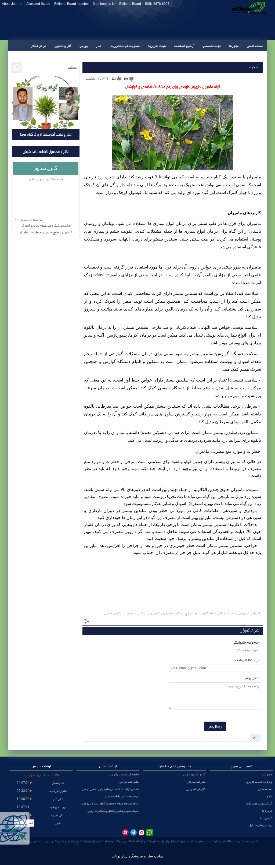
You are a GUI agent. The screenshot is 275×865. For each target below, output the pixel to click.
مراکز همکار (38, 45)
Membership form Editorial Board (117, 4)
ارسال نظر (215, 726)
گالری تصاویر (63, 45)
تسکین (118, 613)
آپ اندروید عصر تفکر (258, 803)
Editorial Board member (71, 4)
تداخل (221, 613)
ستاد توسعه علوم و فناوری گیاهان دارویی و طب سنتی (110, 803)
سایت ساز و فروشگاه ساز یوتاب (137, 856)
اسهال (179, 613)
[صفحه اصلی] (247, 20)
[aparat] (125, 832)
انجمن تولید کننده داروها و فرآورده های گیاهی (110, 789)
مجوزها (234, 45)
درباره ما (267, 810)
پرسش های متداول (260, 825)
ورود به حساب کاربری (259, 781)
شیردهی (243, 613)
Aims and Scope (38, 4)
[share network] (86, 622)
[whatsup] (149, 832)
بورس (83, 45)
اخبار (99, 45)
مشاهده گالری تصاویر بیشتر (45, 179)
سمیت (231, 613)
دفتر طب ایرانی (129, 781)
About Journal (12, 4)
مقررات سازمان (196, 781)
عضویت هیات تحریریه (125, 45)
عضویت (267, 774)
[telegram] (133, 832)
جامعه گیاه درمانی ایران (124, 774)
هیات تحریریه (157, 45)
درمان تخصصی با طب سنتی (122, 796)
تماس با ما (225, 56)
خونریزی (153, 613)
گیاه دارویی (207, 613)
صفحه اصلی (255, 45)
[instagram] (141, 832)
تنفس (108, 613)
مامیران (256, 613)
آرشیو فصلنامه (184, 45)
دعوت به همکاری (251, 56)
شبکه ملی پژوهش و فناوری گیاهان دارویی (113, 810)
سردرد (130, 613)
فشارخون (167, 613)
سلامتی (141, 613)
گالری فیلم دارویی (194, 774)
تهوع (188, 613)
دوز (196, 613)
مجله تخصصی (211, 45)
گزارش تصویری (195, 789)
